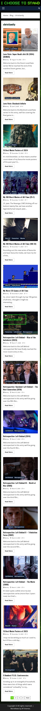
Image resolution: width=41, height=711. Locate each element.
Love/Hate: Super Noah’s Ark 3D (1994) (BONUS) (20, 39)
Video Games (16, 285)
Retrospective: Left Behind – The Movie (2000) (20, 567)
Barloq (7, 60)
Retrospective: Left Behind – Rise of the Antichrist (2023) (20, 323)
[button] (3, 8)
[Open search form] (39, 8)
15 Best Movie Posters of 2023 (20, 616)
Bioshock (8, 98)
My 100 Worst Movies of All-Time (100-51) (20, 229)
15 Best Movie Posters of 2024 (20, 135)
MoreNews (15, 708)
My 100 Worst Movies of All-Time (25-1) (20, 182)
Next (27, 698)
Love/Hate (14, 49)
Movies (14, 191)
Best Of (7, 145)
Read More (9, 73)
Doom (7, 49)
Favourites (15, 238)
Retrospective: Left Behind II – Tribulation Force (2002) (20, 518)
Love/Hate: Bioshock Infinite (20, 89)
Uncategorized (10, 670)
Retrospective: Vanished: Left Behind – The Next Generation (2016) (20, 372)
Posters (14, 145)
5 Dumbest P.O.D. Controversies (20, 661)
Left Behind (17, 332)
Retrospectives (27, 332)
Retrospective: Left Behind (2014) (20, 421)
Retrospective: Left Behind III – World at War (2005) (20, 468)
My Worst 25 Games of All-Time (20, 276)
